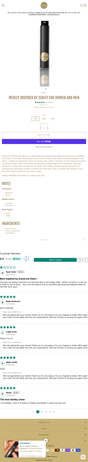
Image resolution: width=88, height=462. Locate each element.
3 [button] (46, 89)
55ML (53, 119)
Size (44, 115)
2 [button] (44, 89)
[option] (44, 13)
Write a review (55, 260)
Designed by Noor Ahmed (44, 460)
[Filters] (80, 260)
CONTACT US (44, 422)
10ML (35, 119)
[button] (40, 102)
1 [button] (42, 89)
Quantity (43, 123)
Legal (44, 428)
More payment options (44, 147)
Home (44, 93)
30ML (44, 119)
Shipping (36, 107)
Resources (44, 434)
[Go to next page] (54, 411)
